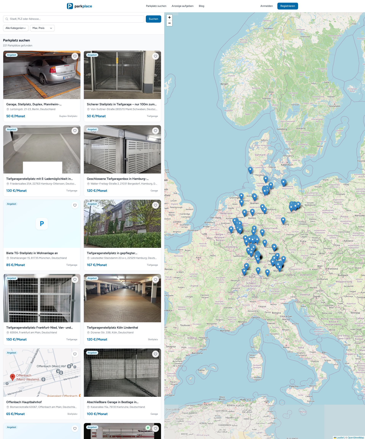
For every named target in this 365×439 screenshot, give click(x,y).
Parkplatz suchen (156, 6)
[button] (252, 212)
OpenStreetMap (356, 437)
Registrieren (287, 6)
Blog (201, 6)
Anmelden (266, 6)
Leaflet (340, 437)
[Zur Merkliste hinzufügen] (74, 56)
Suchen (153, 19)
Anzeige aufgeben (183, 6)
